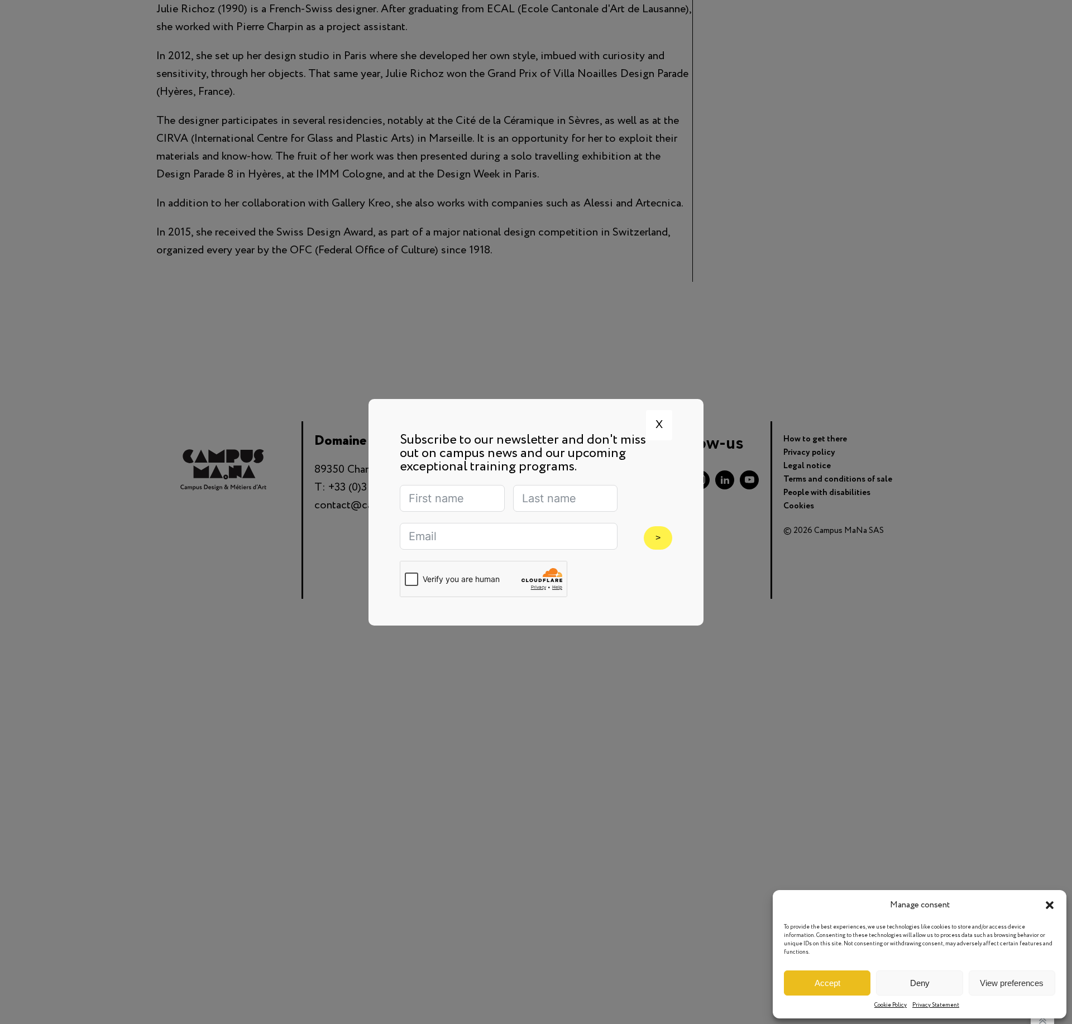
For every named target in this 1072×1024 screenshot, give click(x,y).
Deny (920, 983)
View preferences (1012, 983)
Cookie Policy (890, 1005)
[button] (1049, 905)
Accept (827, 983)
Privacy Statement (935, 1005)
